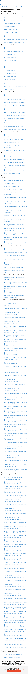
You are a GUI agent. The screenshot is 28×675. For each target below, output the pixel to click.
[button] (1, 1)
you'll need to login (19, 669)
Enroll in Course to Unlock (14, 671)
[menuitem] (1, 3)
